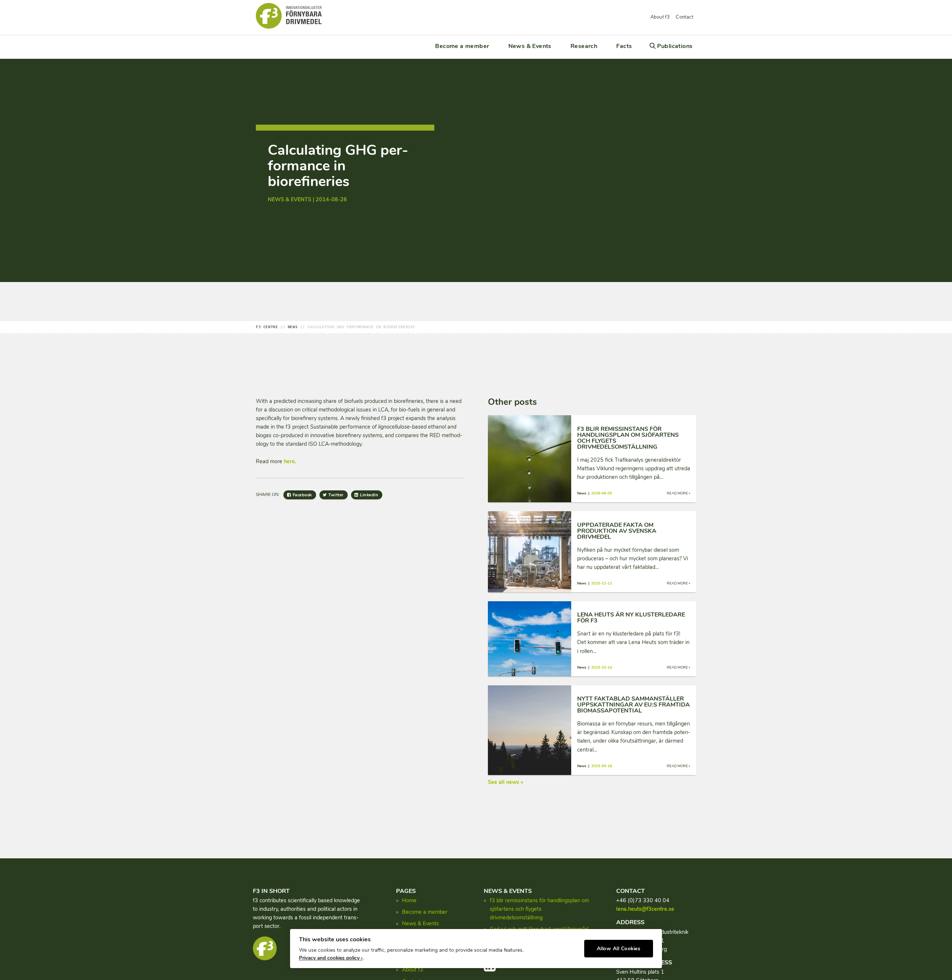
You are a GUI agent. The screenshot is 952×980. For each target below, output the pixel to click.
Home (409, 900)
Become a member (462, 46)
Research (583, 46)
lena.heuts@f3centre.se (645, 909)
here (289, 461)
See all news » (505, 782)
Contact (684, 17)
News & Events (529, 46)
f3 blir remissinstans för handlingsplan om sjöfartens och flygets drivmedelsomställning (539, 909)
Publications (675, 46)
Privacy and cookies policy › (331, 957)
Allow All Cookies (619, 948)
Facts (624, 46)
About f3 (660, 17)
